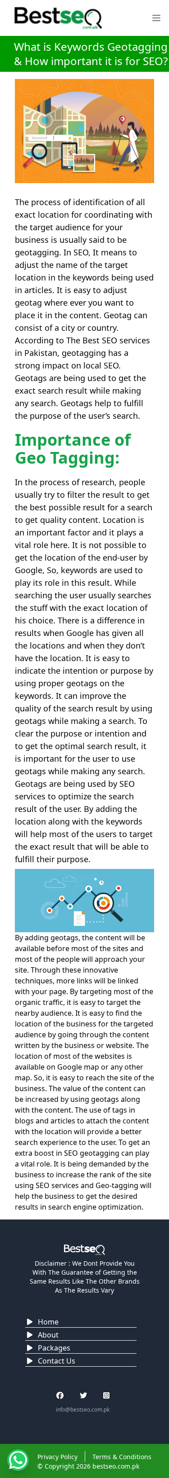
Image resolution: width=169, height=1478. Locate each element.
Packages (54, 1348)
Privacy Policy (57, 1456)
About (48, 1335)
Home (48, 1322)
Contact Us (56, 1361)
